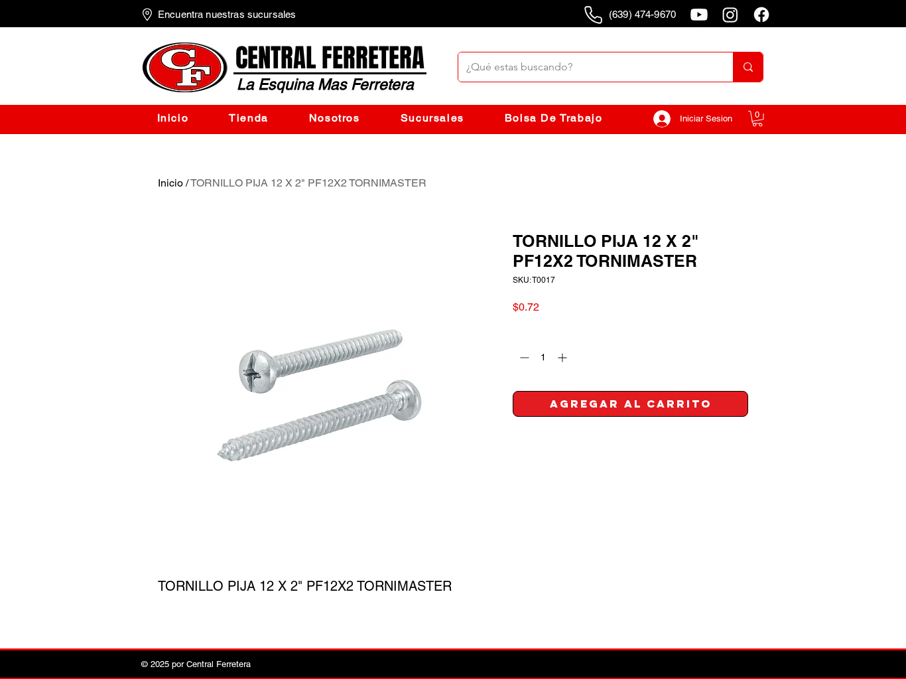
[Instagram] (730, 15)
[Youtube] (699, 15)
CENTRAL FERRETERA (329, 58)
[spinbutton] (543, 357)
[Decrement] (523, 357)
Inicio (170, 183)
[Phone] (593, 15)
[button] (757, 119)
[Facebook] (761, 15)
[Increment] (563, 357)
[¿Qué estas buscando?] (748, 67)
